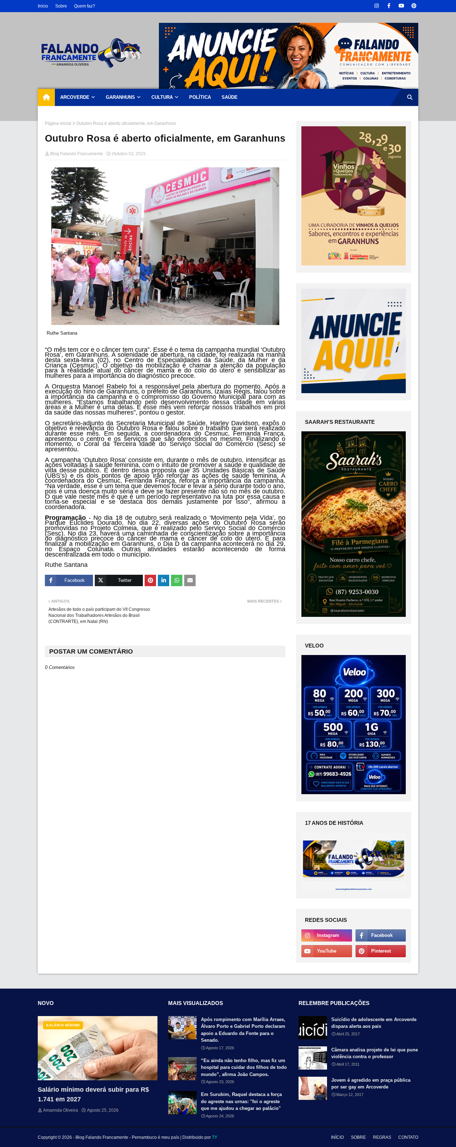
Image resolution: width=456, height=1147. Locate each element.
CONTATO (408, 1137)
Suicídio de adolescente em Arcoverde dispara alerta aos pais (373, 1023)
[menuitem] (46, 97)
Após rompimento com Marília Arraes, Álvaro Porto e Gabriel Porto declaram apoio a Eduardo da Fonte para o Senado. (243, 1030)
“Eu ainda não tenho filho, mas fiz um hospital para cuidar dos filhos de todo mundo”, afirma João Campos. (244, 1067)
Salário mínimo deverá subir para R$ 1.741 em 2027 (93, 1094)
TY (214, 1137)
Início (43, 6)
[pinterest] (413, 5)
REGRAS (382, 1137)
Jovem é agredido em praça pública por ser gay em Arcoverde (370, 1083)
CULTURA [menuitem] (162, 97)
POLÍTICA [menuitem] (200, 97)
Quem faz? (84, 6)
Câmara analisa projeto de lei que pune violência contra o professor (374, 1053)
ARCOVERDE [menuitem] (74, 97)
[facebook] (388, 5)
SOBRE (358, 1137)
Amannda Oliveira (60, 1110)
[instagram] (376, 5)
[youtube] (401, 5)
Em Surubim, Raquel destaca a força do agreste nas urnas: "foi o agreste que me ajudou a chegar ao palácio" (241, 1101)
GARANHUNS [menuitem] (120, 97)
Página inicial (58, 123)
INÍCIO (337, 1137)
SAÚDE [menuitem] (230, 97)
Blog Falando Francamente (76, 153)
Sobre (61, 6)
